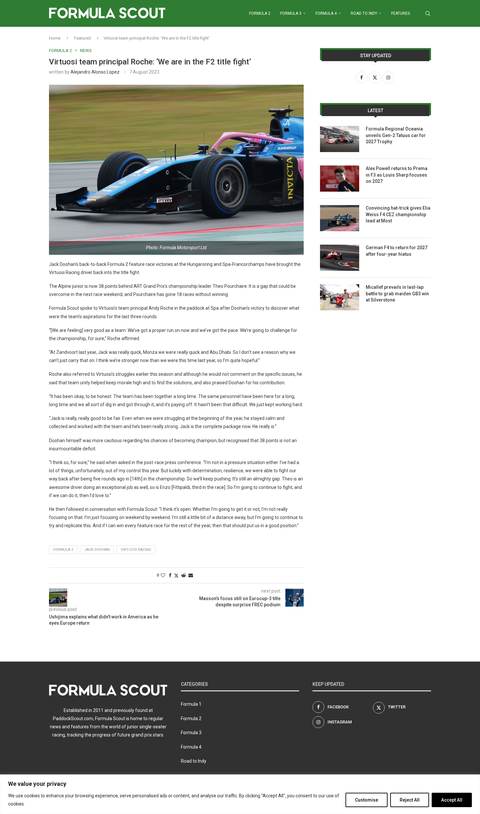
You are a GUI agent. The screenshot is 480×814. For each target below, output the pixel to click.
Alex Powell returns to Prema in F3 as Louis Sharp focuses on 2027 (396, 175)
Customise (366, 800)
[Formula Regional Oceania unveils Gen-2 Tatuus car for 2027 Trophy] (339, 139)
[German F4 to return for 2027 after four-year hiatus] (339, 258)
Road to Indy (364, 13)
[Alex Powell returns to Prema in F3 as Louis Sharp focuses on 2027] (339, 178)
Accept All (451, 800)
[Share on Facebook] (170, 575)
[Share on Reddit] (183, 575)
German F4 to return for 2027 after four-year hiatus (396, 251)
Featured (82, 38)
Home (54, 38)
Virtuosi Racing (136, 549)
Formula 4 (326, 13)
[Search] (427, 13)
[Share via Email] (190, 575)
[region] (240, 794)
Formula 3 (290, 13)
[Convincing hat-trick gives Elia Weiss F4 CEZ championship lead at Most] (339, 218)
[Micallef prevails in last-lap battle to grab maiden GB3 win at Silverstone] (339, 297)
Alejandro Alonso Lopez (95, 72)
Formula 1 (191, 704)
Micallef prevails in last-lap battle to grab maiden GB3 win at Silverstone (397, 294)
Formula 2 (259, 13)
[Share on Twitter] (176, 575)
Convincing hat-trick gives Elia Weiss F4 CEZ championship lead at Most (398, 214)
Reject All (410, 800)
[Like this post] (163, 575)
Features (400, 13)
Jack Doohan (97, 549)
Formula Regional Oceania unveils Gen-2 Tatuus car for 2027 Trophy (396, 135)
